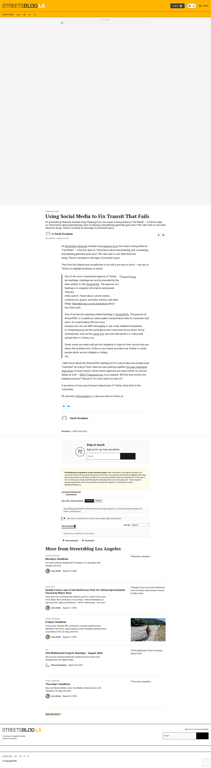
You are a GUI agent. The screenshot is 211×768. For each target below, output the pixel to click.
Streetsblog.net (52, 211)
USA (18, 15)
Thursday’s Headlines (57, 684)
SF (30, 15)
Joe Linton (56, 571)
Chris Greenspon (59, 665)
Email (90, 456)
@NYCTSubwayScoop (91, 374)
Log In (175, 6)
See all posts (52, 713)
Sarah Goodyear (64, 233)
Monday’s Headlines (57, 558)
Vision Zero (50, 587)
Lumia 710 (98, 333)
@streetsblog (83, 396)
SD (35, 15)
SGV (46, 650)
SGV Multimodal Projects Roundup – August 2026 (73, 653)
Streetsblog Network (76, 246)
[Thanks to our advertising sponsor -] (105, 112)
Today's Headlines (52, 556)
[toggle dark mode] (192, 6)
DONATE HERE (8, 15)
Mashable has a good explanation (90, 303)
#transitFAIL (93, 284)
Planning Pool (110, 246)
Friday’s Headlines (56, 622)
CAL (24, 15)
